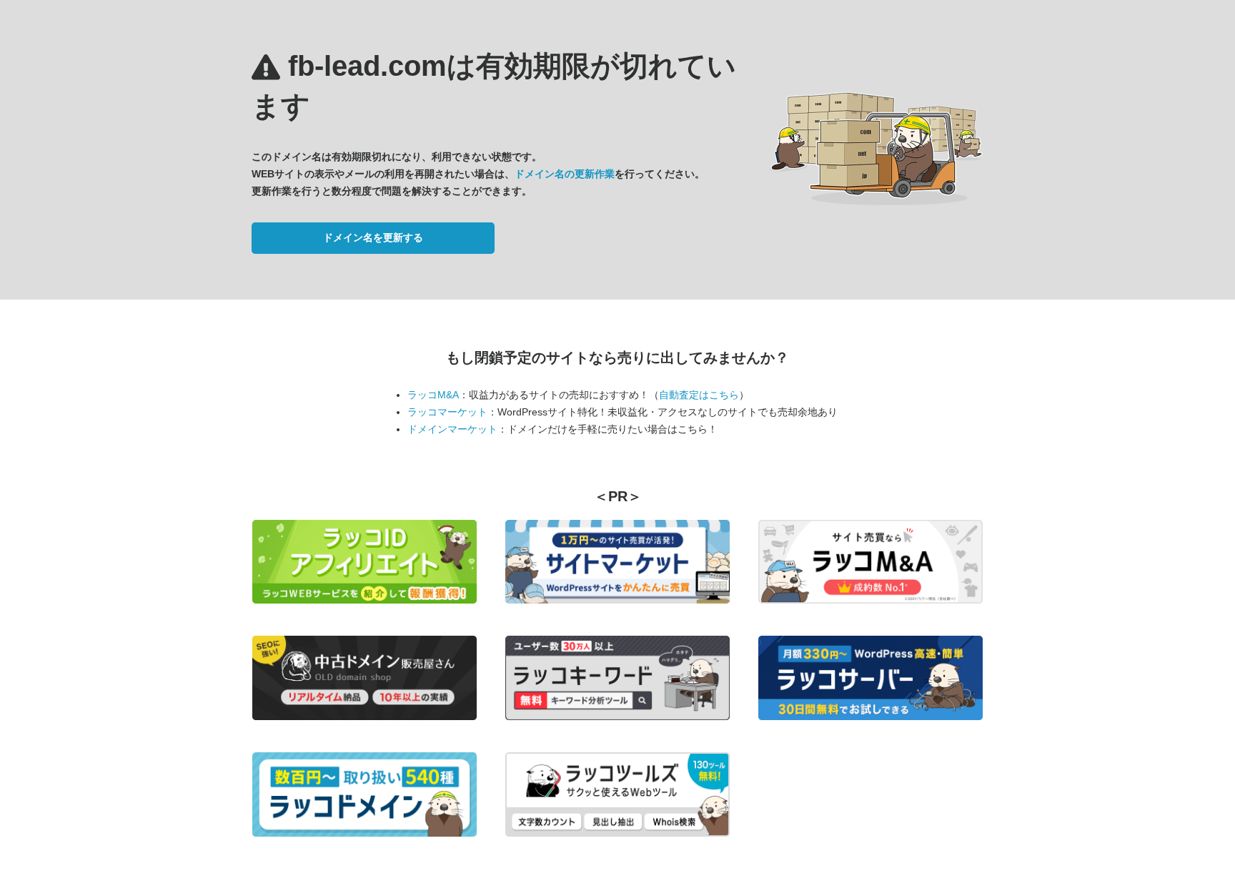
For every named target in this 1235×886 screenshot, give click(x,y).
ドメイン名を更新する (373, 237)
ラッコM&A (433, 394)
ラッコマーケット (447, 412)
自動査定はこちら (699, 394)
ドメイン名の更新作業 (565, 173)
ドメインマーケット (452, 429)
